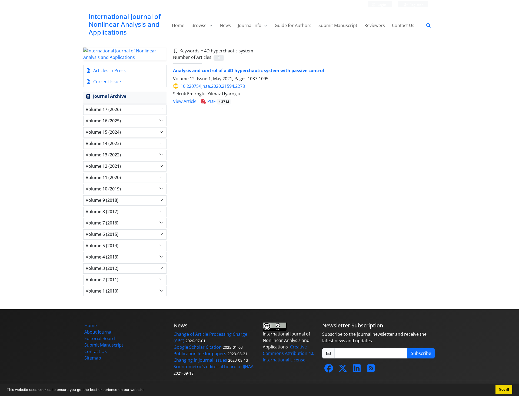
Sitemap (92, 358)
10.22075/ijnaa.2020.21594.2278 (213, 86)
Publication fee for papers (200, 354)
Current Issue (106, 82)
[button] (146, 390)
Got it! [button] (504, 389)
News (225, 25)
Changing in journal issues (200, 360)
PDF (217, 101)
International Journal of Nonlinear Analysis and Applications (125, 24)
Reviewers (374, 25)
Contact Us (403, 25)
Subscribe (421, 353)
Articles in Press (109, 70)
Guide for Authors (293, 25)
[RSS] (370, 370)
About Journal (98, 332)
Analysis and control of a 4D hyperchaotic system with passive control (248, 70)
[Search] (426, 25)
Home (178, 25)
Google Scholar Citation (198, 347)
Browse (199, 25)
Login (381, 4)
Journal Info (250, 25)
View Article (185, 101)
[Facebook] (328, 370)
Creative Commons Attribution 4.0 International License (288, 353)
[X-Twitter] (342, 370)
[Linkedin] (356, 370)
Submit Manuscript (337, 25)
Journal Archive (109, 96)
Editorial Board (99, 338)
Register (416, 4)
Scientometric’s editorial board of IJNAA (214, 367)
